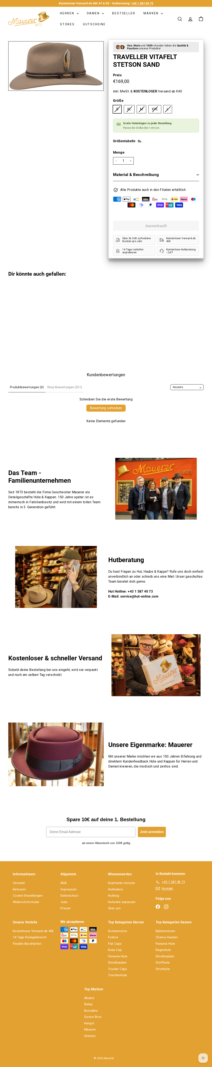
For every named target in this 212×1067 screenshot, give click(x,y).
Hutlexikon (115, 889)
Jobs (64, 902)
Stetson (90, 1036)
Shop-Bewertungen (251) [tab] (64, 387)
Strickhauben (117, 962)
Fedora (113, 937)
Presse (65, 908)
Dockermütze (117, 931)
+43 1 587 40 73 (142, 3)
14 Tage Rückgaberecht (29, 937)
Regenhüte (163, 950)
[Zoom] (56, 66)
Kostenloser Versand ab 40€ (33, 931)
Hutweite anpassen (122, 902)
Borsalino (91, 1010)
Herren (68, 13)
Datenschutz (69, 895)
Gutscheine (94, 24)
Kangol (89, 1023)
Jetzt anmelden (152, 832)
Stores (67, 24)
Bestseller (123, 13)
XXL (156, 110)
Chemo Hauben (167, 937)
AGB (63, 883)
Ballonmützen (165, 931)
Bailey (88, 1004)
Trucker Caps (117, 969)
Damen (94, 13)
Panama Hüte (117, 956)
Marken (151, 13)
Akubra (89, 998)
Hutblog (113, 895)
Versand (19, 883)
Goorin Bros (92, 1017)
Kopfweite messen (121, 883)
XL (130, 110)
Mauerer (90, 1029)
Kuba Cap (115, 950)
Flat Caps (115, 944)
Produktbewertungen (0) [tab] (27, 387)
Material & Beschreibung (136, 174)
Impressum (68, 889)
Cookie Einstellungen (28, 895)
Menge (118, 152)
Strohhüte (163, 969)
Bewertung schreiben (106, 408)
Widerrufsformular (26, 902)
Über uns (114, 908)
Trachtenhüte (117, 975)
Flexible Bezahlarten (27, 944)
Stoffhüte (163, 962)
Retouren (19, 889)
